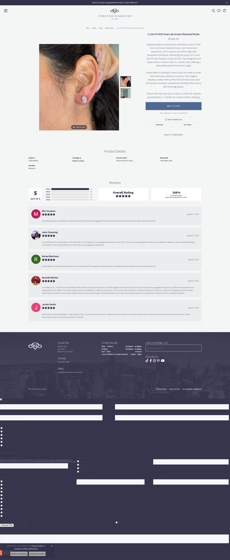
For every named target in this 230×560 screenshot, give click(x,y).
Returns (188, 125)
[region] (79, 87)
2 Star (48, 197)
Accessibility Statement (192, 389)
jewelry (94, 28)
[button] (218, 10)
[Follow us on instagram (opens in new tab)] (154, 360)
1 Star (48, 200)
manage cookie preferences (26, 549)
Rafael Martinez (50, 256)
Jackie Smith (49, 304)
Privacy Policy (161, 389)
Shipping (159, 125)
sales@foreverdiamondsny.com (70, 372)
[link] (213, 10)
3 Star (48, 194)
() (91, 189)
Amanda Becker (50, 277)
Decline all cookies (19, 554)
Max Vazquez (49, 211)
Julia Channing (50, 232)
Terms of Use (174, 389)
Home (87, 28)
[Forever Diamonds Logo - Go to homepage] (115, 14)
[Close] (226, 2)
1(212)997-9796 (64, 362)
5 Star (48, 189)
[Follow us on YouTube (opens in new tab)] (163, 360)
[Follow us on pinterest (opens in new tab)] (158, 360)
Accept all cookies (37, 554)
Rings (100, 28)
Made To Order (109, 28)
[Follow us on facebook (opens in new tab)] (151, 360)
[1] (199, 348)
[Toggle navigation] (6, 10)
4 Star (48, 192)
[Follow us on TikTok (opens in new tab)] (147, 360)
